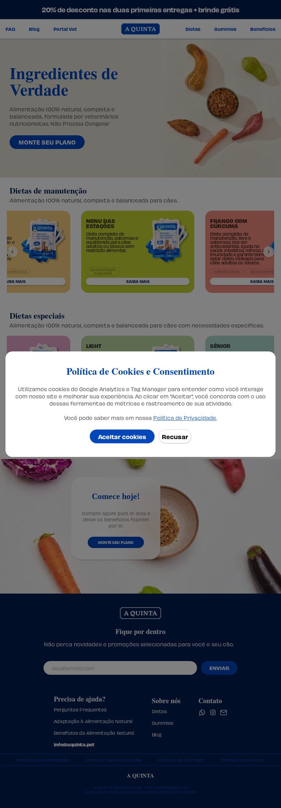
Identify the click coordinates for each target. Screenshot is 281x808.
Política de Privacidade (184, 417)
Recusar (175, 436)
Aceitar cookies (122, 436)
